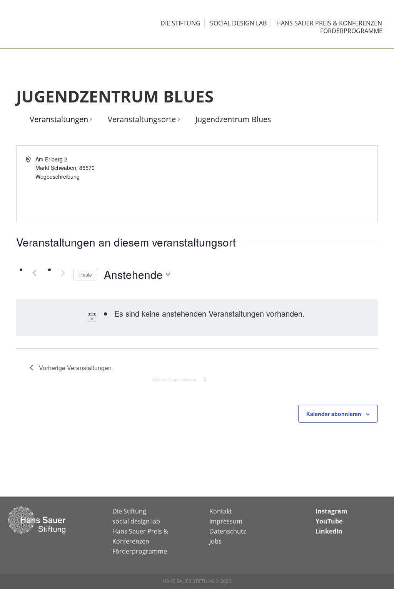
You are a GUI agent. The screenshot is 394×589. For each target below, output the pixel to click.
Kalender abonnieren (333, 414)
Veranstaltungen (59, 119)
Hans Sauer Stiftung (46, 24)
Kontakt (220, 511)
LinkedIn (329, 531)
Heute (85, 274)
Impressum (225, 521)
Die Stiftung (129, 511)
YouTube (329, 521)
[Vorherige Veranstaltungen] (34, 272)
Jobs (215, 541)
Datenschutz (227, 531)
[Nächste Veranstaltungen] (62, 272)
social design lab (136, 521)
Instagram (331, 511)
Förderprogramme (139, 551)
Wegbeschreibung (57, 176)
